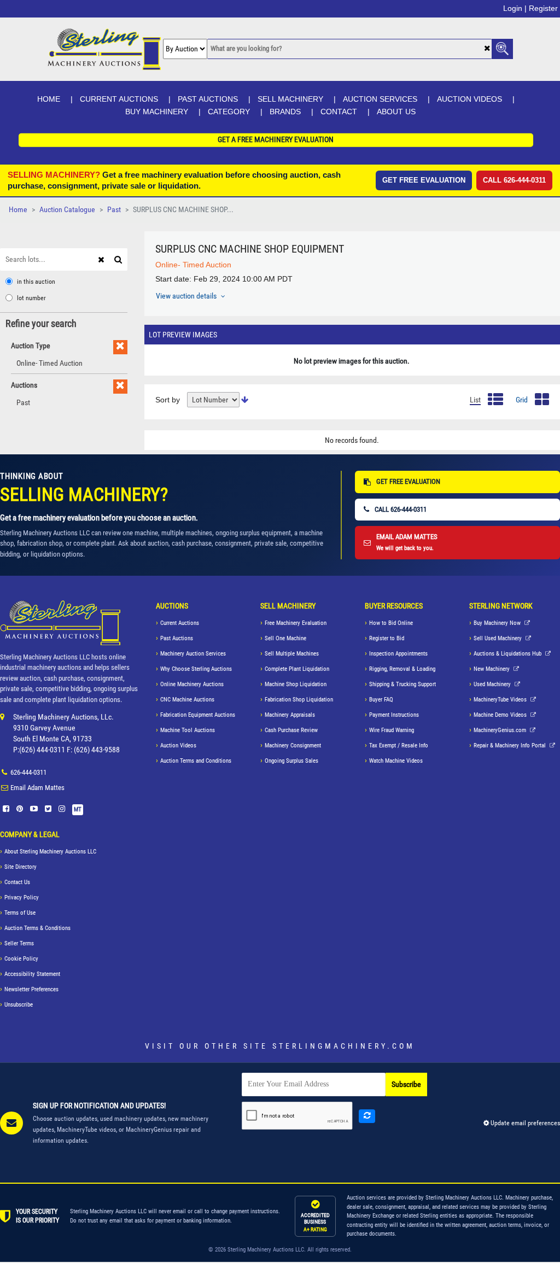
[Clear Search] (487, 49)
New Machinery (492, 669)
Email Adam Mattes (37, 787)
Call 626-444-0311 (514, 180)
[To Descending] (244, 400)
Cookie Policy (21, 958)
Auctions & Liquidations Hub (508, 653)
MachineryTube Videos (501, 699)
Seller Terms (19, 943)
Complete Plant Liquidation (297, 669)
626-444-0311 (28, 772)
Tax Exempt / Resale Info (398, 745)
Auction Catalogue (67, 209)
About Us (396, 111)
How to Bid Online (391, 623)
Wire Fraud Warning (391, 730)
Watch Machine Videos (396, 760)
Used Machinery (493, 684)
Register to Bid (386, 638)
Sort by (167, 399)
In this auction (36, 281)
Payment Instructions (394, 714)
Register (543, 8)
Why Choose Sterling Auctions (196, 669)
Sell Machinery (290, 99)
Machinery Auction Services (193, 653)
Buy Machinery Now (498, 623)
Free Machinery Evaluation (295, 623)
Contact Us (17, 882)
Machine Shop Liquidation (295, 684)
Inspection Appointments (398, 653)
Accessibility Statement (32, 974)
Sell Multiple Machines (292, 653)
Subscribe (406, 1084)
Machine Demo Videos (501, 714)
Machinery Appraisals (290, 714)
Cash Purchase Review (291, 730)
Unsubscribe (18, 1004)
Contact (338, 111)
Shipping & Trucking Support (402, 684)
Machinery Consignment (293, 745)
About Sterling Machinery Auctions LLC (50, 851)
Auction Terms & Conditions (37, 928)
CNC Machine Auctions (187, 699)
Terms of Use (20, 912)
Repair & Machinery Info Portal (510, 745)
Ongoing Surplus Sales (291, 760)
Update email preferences (524, 1123)
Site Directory (20, 866)
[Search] (119, 259)
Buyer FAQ (381, 699)
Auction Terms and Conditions (195, 760)
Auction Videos (469, 99)
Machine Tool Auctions (187, 730)
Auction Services (380, 99)
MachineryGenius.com (501, 730)
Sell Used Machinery (498, 638)
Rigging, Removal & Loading (402, 669)
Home (48, 99)
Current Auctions (119, 99)
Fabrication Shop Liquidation (299, 699)
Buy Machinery (156, 111)
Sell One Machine (285, 638)
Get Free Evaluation (423, 180)
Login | (515, 8)
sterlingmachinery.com (343, 1046)
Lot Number (31, 298)
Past (114, 209)
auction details (187, 295)
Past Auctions (208, 99)
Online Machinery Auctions (192, 684)
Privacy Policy (21, 897)
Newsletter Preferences (31, 989)
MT (77, 809)
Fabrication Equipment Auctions (197, 714)
